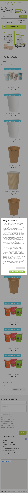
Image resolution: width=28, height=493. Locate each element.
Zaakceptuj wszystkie (16, 272)
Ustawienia (20, 268)
